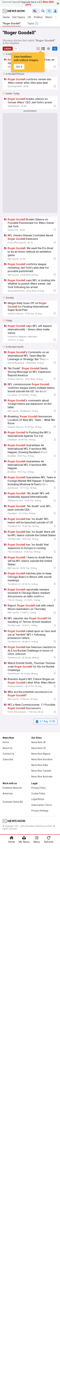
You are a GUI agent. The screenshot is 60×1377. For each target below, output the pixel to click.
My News (24, 841)
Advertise (8, 793)
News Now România (41, 759)
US (29, 17)
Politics (38, 17)
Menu (36, 841)
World (48, 17)
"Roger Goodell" (11, 23)
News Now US (38, 748)
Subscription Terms (41, 805)
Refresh (48, 841)
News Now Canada (41, 770)
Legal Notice (37, 799)
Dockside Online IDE (13, 802)
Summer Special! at (28, 3)
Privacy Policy (38, 788)
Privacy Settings (39, 810)
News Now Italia (39, 765)
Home (6, 17)
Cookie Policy (38, 793)
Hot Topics (18, 17)
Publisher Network (12, 788)
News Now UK (38, 742)
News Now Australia (41, 776)
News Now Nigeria (40, 753)
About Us (7, 748)
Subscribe (8, 759)
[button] (16, 49)
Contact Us (8, 753)
